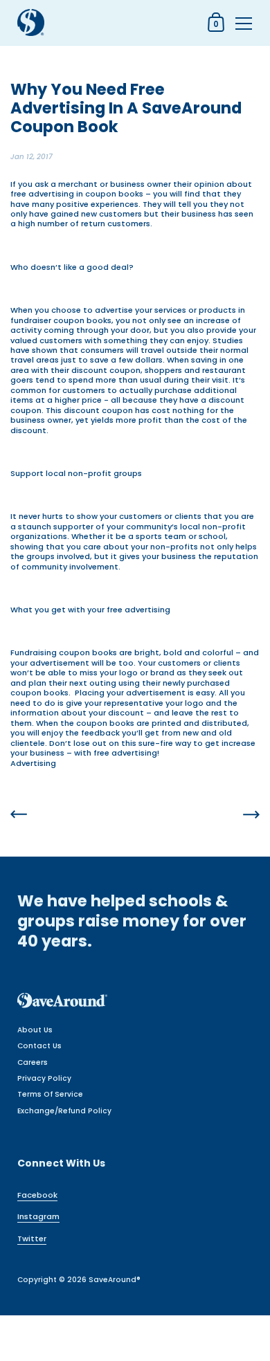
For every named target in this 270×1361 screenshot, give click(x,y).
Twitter (31, 1238)
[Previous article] (18, 815)
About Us (35, 1030)
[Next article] (251, 815)
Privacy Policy (44, 1078)
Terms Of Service (50, 1094)
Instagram (38, 1216)
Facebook (37, 1194)
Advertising (33, 763)
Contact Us (39, 1046)
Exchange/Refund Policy (64, 1111)
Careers (32, 1062)
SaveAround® (115, 1280)
